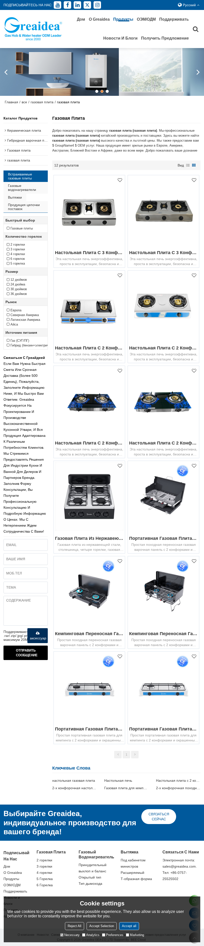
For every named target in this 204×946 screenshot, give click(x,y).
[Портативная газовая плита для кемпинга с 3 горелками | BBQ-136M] (163, 496)
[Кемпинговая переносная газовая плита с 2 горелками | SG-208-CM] (89, 591)
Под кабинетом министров (133, 863)
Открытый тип (90, 877)
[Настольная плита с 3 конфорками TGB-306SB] (163, 210)
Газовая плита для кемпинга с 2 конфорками (126, 788)
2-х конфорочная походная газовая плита (178, 788)
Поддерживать (174, 19)
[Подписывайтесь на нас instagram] (97, 5)
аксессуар (38, 638)
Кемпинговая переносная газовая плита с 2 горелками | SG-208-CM (89, 633)
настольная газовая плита (73, 780)
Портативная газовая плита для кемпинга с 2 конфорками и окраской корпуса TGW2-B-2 (163, 728)
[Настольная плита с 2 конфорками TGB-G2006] (89, 401)
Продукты (123, 19)
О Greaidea (99, 19)
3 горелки (44, 866)
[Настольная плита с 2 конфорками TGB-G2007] (163, 401)
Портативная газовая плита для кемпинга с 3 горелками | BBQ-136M (163, 538)
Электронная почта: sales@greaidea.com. (179, 863)
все (24, 102)
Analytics (93, 935)
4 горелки (44, 873)
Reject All (74, 926)
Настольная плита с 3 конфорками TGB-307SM (89, 252)
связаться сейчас (159, 816)
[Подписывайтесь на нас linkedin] (77, 5)
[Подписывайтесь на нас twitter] (87, 5)
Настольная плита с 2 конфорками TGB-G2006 (89, 443)
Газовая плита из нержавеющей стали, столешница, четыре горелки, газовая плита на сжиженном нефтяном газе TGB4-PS (89, 538)
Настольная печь (118, 780)
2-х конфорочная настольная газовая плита (74, 788)
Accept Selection (101, 926)
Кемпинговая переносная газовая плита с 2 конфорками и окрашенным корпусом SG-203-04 (163, 633)
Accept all (129, 926)
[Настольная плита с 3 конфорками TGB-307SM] (89, 210)
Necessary (72, 935)
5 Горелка (45, 879)
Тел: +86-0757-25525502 (174, 876)
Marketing (137, 935)
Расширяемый (132, 873)
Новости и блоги (120, 38)
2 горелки (44, 860)
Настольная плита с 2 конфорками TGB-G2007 (163, 443)
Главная (11, 102)
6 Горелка (45, 885)
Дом (81, 19)
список (188, 165)
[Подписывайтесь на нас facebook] (67, 5)
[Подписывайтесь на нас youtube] (57, 5)
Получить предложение (165, 38)
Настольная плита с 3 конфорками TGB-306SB (163, 252)
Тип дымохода (90, 884)
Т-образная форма (136, 879)
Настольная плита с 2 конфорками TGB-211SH (89, 347)
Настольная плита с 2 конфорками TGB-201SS (163, 347)
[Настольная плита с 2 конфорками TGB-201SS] (163, 306)
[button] (96, 91)
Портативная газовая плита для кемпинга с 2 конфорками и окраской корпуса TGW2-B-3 (89, 728)
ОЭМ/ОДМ (146, 19)
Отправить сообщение (27, 653)
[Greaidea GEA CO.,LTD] (33, 28)
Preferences (114, 935)
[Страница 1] (118, 754)
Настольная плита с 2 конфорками (178, 780)
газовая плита (42, 102)
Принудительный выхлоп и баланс (92, 868)
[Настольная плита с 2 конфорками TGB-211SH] (89, 306)
